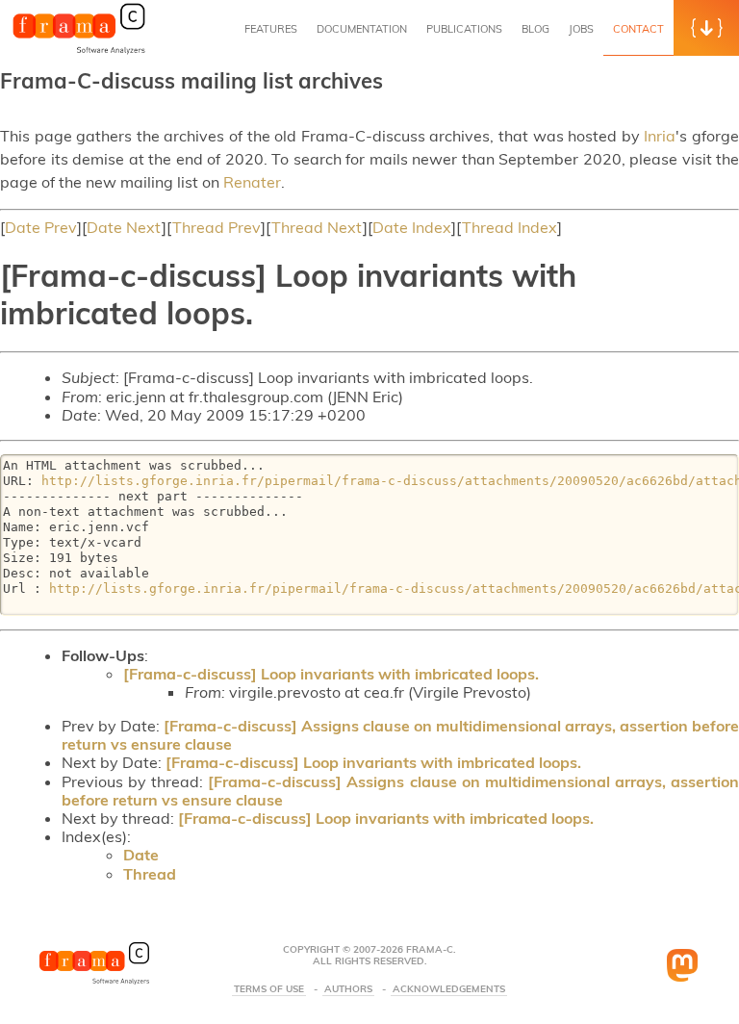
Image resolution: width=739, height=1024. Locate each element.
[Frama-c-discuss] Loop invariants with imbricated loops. (331, 673)
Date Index (411, 227)
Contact (638, 29)
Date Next (124, 227)
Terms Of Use (269, 989)
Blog (535, 29)
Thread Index (509, 227)
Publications (464, 29)
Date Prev (41, 227)
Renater (252, 182)
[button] (706, 28)
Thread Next (317, 227)
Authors (348, 989)
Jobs (581, 29)
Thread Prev (216, 227)
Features (270, 29)
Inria (659, 135)
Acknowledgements (449, 989)
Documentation (362, 29)
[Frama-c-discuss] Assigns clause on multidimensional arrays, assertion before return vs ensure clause (400, 735)
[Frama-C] (79, 52)
